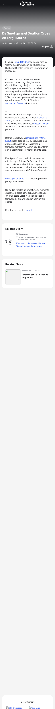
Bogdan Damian (41, 123)
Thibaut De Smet (21, 61)
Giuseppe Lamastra (14, 178)
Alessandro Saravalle (15, 103)
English (45, 46)
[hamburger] (4, 3)
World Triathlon (27, 3)
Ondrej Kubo (32, 137)
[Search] (50, 4)
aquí (29, 210)
